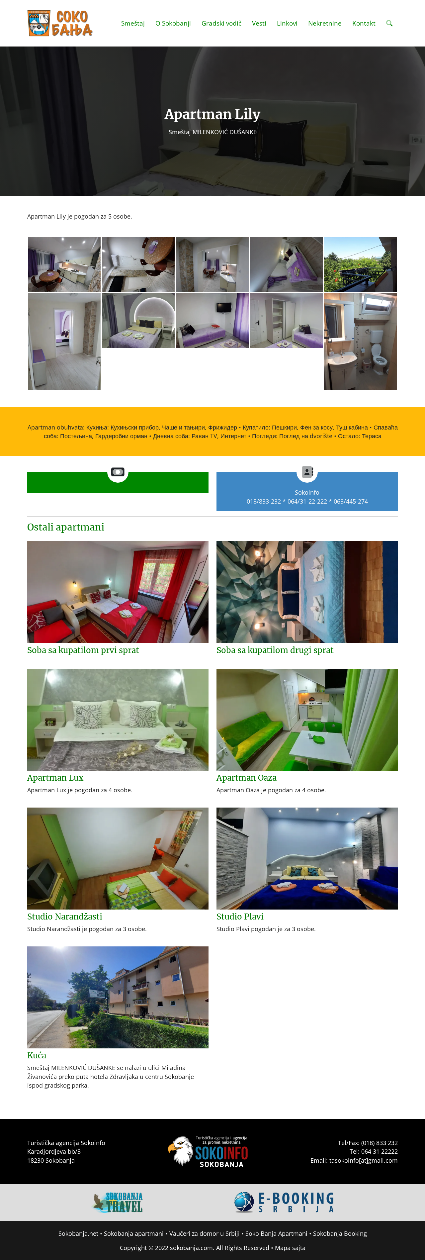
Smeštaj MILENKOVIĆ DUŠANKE (213, 132)
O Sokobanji (173, 23)
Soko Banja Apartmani (276, 1233)
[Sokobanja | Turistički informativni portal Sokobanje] (60, 23)
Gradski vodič (221, 23)
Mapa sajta (290, 1248)
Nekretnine (325, 23)
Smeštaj (133, 23)
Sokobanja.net (78, 1233)
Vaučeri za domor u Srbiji (204, 1233)
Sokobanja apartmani (134, 1233)
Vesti (259, 23)
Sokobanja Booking (340, 1233)
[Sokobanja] (117, 1202)
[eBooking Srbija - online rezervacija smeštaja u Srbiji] (284, 1202)
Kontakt (364, 23)
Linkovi (287, 23)
